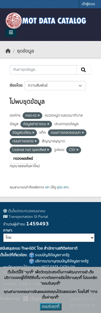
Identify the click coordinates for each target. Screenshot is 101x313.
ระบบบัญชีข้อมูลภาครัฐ (51, 255)
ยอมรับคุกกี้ (50, 306)
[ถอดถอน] (39, 116)
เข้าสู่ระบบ (88, 4)
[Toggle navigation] (10, 33)
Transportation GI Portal (28, 216)
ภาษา (7, 230)
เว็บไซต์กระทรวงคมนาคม (26, 211)
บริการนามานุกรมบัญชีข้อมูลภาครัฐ (61, 261)
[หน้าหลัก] (8, 51)
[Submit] (83, 70)
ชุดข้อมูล (25, 51)
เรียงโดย (16, 85)
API (47, 187)
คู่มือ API (62, 187)
